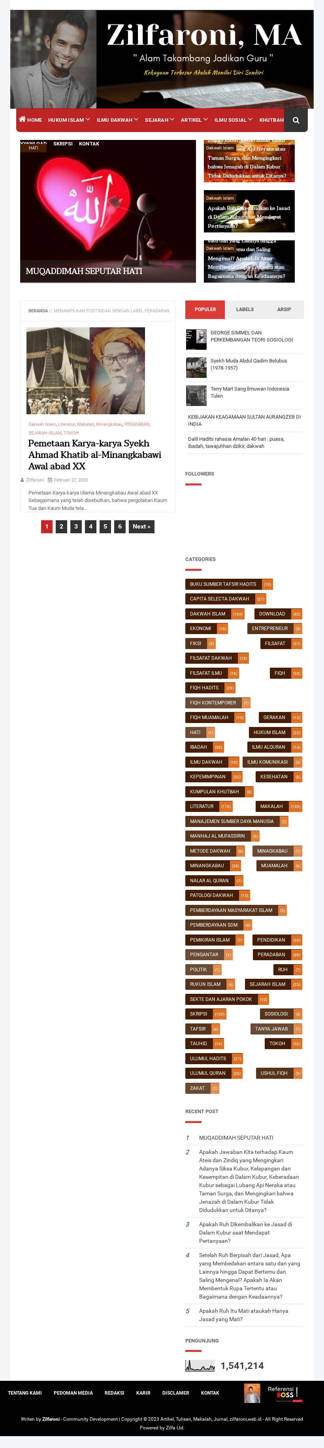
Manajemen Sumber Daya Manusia (232, 821)
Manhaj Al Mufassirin (217, 836)
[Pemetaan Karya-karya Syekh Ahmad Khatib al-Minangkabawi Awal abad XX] (85, 374)
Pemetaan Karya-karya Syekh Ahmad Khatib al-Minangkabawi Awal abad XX (94, 455)
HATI (195, 732)
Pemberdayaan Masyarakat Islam (231, 910)
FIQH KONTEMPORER (213, 703)
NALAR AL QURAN (209, 881)
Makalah (271, 806)
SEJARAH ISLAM (267, 984)
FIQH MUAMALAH (209, 717)
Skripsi (198, 1014)
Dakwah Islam (207, 614)
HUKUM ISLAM (269, 732)
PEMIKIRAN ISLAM (210, 940)
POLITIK (198, 969)
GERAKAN (274, 717)
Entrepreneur (270, 628)
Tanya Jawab (271, 1029)
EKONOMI (200, 628)
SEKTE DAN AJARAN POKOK (221, 999)
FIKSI (195, 643)
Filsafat (275, 643)
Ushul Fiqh (274, 1073)
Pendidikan (271, 940)
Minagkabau (272, 851)
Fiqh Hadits (204, 688)
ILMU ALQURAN (268, 747)
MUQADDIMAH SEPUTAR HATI (84, 271)
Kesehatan (274, 777)
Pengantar (204, 954)
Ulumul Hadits (208, 1058)
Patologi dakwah (211, 895)
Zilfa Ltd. (175, 1428)
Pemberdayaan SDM (213, 925)
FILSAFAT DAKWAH (211, 658)
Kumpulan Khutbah (214, 792)
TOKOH (277, 1043)
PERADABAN (271, 954)
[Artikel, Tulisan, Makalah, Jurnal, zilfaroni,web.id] (162, 59)
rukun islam (205, 984)
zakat (197, 1088)
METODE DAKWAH (210, 851)
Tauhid (198, 1043)
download (272, 614)
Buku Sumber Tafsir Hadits (223, 584)
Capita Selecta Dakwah (219, 599)
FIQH (280, 673)
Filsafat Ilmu (206, 673)
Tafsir (197, 1029)
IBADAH (198, 747)
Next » (142, 526)
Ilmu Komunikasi (267, 762)
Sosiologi (276, 1014)
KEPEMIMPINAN (208, 777)
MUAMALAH (274, 865)
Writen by (31, 1419)
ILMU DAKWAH (206, 762)
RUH (283, 969)
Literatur (201, 806)
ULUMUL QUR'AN (208, 1073)
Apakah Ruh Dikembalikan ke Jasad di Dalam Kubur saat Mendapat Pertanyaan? (249, 217)
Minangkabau (207, 865)
